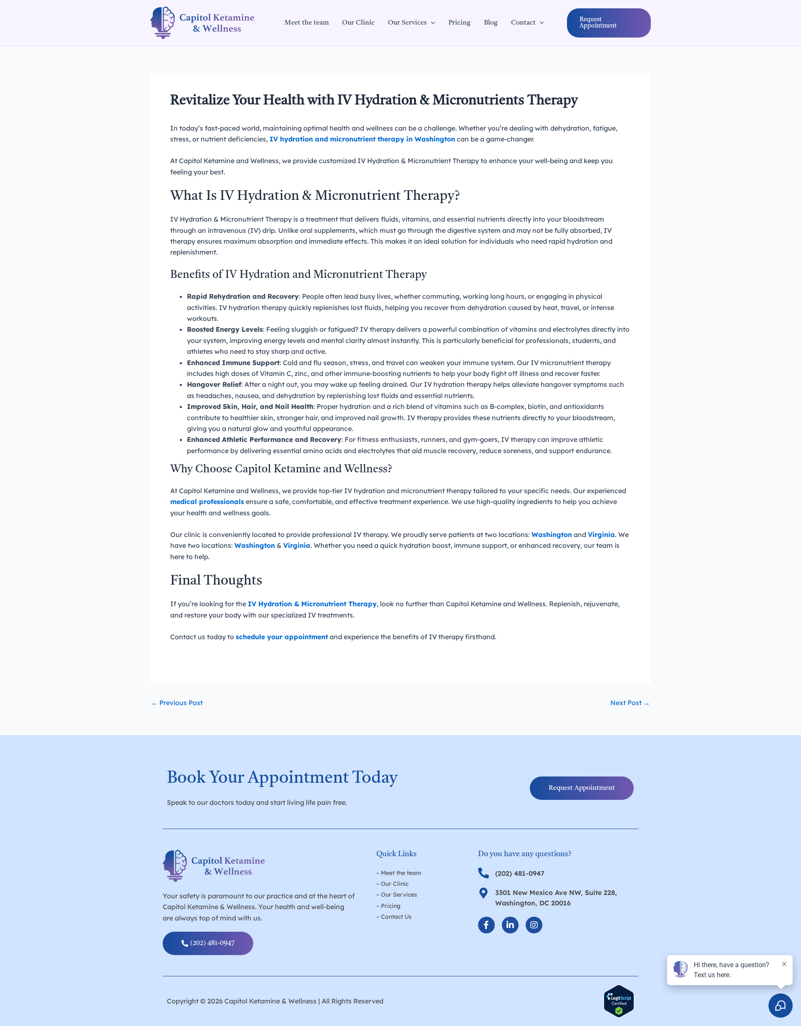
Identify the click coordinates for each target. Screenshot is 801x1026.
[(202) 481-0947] (483, 872)
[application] (431, 23)
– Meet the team (398, 873)
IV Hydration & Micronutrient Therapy (312, 604)
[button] (609, 23)
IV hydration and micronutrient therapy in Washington (362, 139)
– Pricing (388, 906)
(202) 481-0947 (519, 873)
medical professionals (207, 501)
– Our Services (396, 894)
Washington (254, 545)
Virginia (601, 534)
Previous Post (177, 702)
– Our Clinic (392, 883)
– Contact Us (394, 916)
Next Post (630, 702)
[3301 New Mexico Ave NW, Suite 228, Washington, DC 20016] (483, 892)
